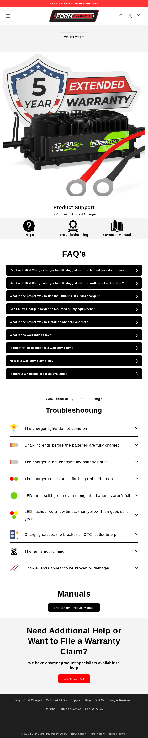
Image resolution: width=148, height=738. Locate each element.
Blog (88, 700)
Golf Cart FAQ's (56, 700)
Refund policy (94, 708)
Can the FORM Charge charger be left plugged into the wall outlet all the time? (67, 283)
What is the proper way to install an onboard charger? (49, 321)
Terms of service (118, 734)
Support (76, 700)
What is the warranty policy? (30, 334)
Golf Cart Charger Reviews (112, 700)
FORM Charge (38, 734)
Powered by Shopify (56, 734)
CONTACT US (74, 37)
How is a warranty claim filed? (32, 360)
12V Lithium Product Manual (74, 607)
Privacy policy (97, 734)
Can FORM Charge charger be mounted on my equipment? (52, 309)
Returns (50, 708)
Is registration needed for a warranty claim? (41, 347)
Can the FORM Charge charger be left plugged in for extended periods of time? (67, 270)
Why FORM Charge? (28, 700)
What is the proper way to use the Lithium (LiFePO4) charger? (55, 296)
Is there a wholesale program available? (38, 373)
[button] (8, 16)
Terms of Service (70, 708)
